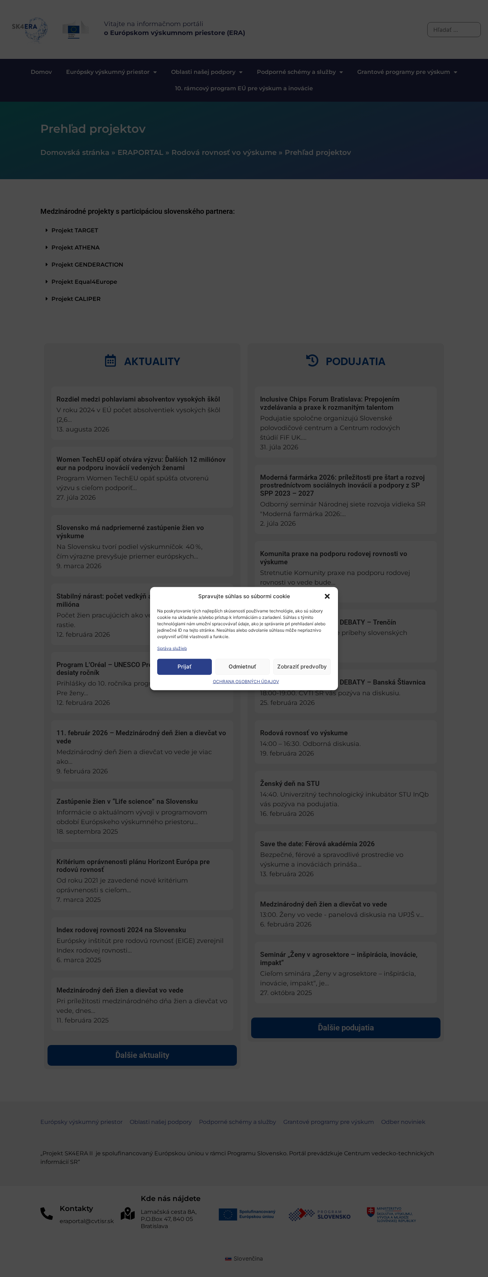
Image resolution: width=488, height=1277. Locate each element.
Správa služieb (172, 648)
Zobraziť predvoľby (302, 666)
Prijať (184, 666)
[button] (327, 596)
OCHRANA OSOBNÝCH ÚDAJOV (246, 681)
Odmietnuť (242, 666)
